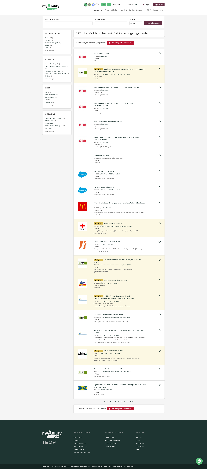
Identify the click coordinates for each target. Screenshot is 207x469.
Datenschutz (120, 255)
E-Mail (96, 224)
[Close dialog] (134, 207)
